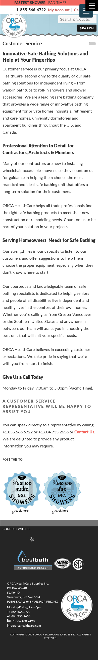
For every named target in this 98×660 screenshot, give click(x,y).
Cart (78, 10)
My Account (59, 10)
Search (87, 28)
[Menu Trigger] (91, 5)
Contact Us (84, 432)
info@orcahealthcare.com (24, 625)
